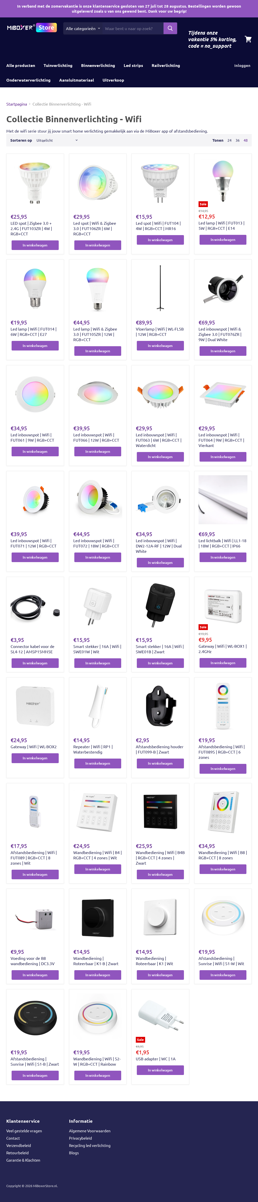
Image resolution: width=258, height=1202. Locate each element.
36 (238, 140)
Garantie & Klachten (23, 1160)
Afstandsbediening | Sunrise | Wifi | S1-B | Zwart (35, 1061)
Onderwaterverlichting (28, 80)
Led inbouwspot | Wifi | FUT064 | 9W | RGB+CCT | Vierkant (221, 440)
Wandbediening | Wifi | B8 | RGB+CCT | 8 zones (223, 855)
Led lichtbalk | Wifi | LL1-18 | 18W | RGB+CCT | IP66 (222, 543)
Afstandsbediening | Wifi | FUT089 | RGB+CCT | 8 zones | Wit (34, 857)
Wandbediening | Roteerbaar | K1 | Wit (154, 961)
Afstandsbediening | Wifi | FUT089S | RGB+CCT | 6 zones (222, 752)
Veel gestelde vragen (24, 1130)
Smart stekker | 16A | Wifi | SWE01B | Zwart (160, 649)
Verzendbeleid (18, 1145)
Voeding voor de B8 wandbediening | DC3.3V (33, 961)
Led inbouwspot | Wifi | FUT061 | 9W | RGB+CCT (32, 437)
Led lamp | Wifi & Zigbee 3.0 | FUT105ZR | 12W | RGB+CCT (95, 334)
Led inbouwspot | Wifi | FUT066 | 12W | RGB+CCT (96, 437)
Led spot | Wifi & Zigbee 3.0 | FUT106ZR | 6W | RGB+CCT (94, 228)
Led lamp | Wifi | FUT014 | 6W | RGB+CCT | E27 (33, 331)
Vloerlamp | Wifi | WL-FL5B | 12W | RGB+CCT (160, 331)
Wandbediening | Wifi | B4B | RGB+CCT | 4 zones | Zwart (160, 857)
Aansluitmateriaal (76, 80)
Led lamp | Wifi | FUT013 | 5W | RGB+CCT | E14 (221, 225)
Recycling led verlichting (90, 1145)
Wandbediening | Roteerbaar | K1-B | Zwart (95, 961)
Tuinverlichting (58, 65)
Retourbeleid (17, 1152)
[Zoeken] (170, 28)
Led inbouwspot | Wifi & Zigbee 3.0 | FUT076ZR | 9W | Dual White (220, 334)
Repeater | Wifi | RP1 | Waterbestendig (93, 749)
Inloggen (242, 65)
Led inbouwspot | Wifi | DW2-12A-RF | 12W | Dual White (159, 546)
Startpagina (16, 104)
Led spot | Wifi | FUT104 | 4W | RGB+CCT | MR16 (158, 225)
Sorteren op (21, 140)
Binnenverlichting (98, 65)
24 (230, 140)
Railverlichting (166, 65)
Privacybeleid (80, 1138)
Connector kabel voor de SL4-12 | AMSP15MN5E (32, 649)
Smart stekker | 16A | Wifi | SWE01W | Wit (97, 649)
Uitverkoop (113, 80)
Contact (13, 1138)
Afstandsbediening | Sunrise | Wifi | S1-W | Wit (221, 961)
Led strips (133, 65)
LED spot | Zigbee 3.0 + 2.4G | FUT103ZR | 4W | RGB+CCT (31, 228)
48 (246, 140)
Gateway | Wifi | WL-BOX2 (34, 746)
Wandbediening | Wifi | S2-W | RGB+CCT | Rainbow (97, 1061)
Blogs (74, 1152)
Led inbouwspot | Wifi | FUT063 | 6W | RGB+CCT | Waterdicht (158, 440)
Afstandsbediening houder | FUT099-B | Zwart (159, 749)
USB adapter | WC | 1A (156, 1058)
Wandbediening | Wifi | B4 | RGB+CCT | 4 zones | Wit (97, 855)
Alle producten (20, 65)
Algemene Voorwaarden (90, 1130)
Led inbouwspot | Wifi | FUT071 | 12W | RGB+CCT (33, 543)
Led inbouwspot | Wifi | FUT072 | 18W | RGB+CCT (96, 543)
